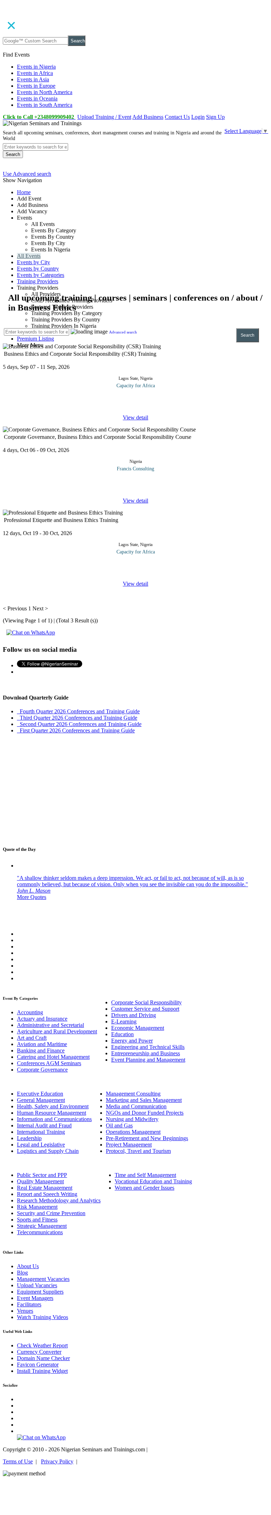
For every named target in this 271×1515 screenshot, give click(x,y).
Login (198, 117)
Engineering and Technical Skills (148, 1047)
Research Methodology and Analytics (59, 1200)
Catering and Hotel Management (53, 1057)
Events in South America (44, 105)
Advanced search (123, 332)
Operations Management (133, 1132)
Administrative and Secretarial (50, 1025)
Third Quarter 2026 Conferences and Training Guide (77, 718)
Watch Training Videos (42, 1317)
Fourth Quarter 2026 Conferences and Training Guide (78, 711)
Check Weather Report (42, 1345)
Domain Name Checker (43, 1358)
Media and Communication (136, 1106)
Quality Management (40, 1181)
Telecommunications (40, 1232)
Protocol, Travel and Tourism (138, 1151)
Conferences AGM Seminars (49, 1063)
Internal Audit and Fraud (44, 1125)
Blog (22, 1273)
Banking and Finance (41, 1050)
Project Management (129, 1145)
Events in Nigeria (36, 67)
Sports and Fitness (37, 1220)
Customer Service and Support (145, 1009)
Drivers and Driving (133, 1015)
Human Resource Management (51, 1113)
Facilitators (29, 1304)
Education (122, 1034)
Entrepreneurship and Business (145, 1053)
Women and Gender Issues (144, 1188)
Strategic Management (42, 1226)
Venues (25, 1311)
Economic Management (137, 1028)
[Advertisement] (135, 242)
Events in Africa (35, 73)
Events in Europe (36, 86)
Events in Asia (33, 79)
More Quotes (31, 897)
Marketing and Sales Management (144, 1100)
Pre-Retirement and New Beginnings (147, 1138)
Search (78, 40)
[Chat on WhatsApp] (30, 632)
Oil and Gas (119, 1125)
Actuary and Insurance (42, 1019)
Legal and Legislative (41, 1145)
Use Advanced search (27, 174)
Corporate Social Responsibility (146, 1002)
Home (24, 192)
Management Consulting (133, 1094)
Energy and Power (132, 1041)
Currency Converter (39, 1352)
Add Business (147, 117)
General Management (41, 1100)
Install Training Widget (42, 1371)
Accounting (30, 1012)
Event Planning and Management (148, 1060)
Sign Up (215, 117)
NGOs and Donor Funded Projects (144, 1113)
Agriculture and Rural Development (57, 1031)
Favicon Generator (38, 1365)
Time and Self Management (145, 1175)
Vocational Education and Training (153, 1181)
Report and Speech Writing (47, 1194)
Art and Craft (32, 1038)
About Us (28, 1266)
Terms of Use (18, 1461)
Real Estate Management (44, 1188)
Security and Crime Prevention (51, 1213)
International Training (41, 1132)
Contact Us (177, 117)
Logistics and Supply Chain (48, 1151)
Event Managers (35, 1298)
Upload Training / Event (104, 117)
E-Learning (124, 1021)
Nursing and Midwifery (132, 1119)
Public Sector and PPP (42, 1175)
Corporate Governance (42, 1070)
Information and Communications (54, 1119)
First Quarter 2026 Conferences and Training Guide (76, 730)
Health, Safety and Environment (53, 1106)
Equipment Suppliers (40, 1292)
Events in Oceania (37, 98)
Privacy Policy (57, 1461)
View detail (135, 417)
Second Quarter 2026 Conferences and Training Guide (79, 724)
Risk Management (37, 1207)
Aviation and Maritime (42, 1044)
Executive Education (40, 1094)
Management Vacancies (43, 1279)
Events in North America (44, 92)
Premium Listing (35, 339)
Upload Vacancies (37, 1285)
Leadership (29, 1138)
